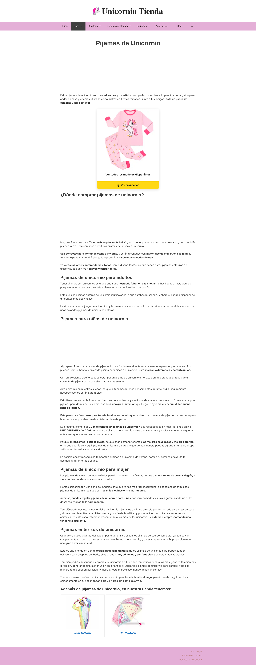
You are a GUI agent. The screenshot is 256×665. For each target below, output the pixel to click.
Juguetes (142, 26)
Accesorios (162, 26)
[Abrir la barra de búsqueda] (192, 26)
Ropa (76, 26)
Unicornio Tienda (132, 11)
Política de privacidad (190, 659)
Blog (179, 26)
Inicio (65, 26)
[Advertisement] (128, 72)
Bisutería (93, 26)
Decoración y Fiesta (117, 26)
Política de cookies (192, 655)
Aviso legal (196, 651)
